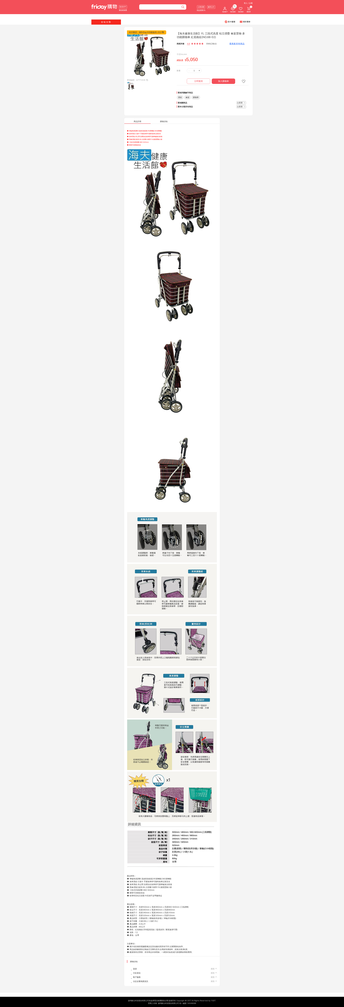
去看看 (240, 103)
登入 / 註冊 (248, 3)
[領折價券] (245, 21)
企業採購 (201, 7)
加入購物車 (223, 81)
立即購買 (198, 81)
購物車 (196, 97)
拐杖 (180, 97)
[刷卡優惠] (230, 21)
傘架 (187, 97)
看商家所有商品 (237, 43)
